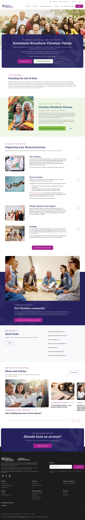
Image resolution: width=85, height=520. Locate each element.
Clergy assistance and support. (42, 206)
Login (79, 6)
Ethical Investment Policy (37, 193)
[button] (73, 420)
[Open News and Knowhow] (69, 1)
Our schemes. (35, 157)
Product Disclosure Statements (7, 471)
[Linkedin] (9, 475)
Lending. (33, 227)
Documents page (34, 471)
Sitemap (33, 514)
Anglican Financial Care (31, 462)
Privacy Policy (63, 471)
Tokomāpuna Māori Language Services (20, 516)
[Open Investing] (37, 6)
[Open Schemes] (30, 6)
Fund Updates (19, 471)
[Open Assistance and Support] (52, 6)
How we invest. (36, 177)
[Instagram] (6, 475)
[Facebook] (2, 475)
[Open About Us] (57, 1)
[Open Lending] (59, 6)
